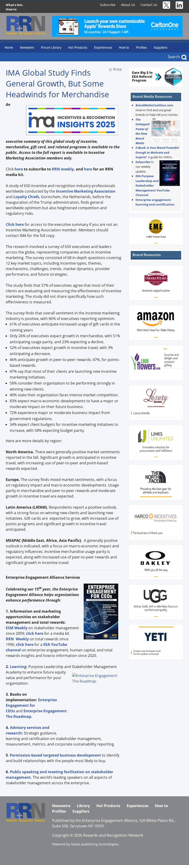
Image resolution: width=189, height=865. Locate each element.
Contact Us (149, 5)
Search (174, 56)
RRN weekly (63, 169)
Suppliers (160, 47)
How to (124, 47)
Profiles (141, 47)
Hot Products (77, 47)
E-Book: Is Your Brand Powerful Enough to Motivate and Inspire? (157, 152)
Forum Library (51, 47)
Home (9, 47)
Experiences (103, 47)
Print (117, 69)
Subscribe (107, 5)
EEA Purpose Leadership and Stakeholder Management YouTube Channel (153, 185)
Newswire (27, 47)
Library (83, 805)
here (88, 169)
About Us (128, 5)
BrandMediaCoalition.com (154, 105)
